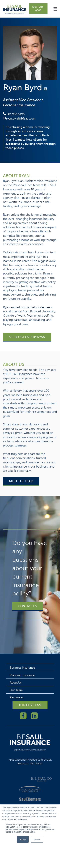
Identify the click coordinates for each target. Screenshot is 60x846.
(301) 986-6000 (38, 8)
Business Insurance (22, 667)
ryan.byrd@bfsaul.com (20, 118)
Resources (17, 697)
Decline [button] (37, 839)
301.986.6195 (15, 114)
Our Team (16, 690)
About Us (16, 682)
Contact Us (27, 606)
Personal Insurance (22, 675)
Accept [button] (23, 839)
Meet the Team (21, 481)
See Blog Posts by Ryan (27, 337)
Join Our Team (30, 705)
